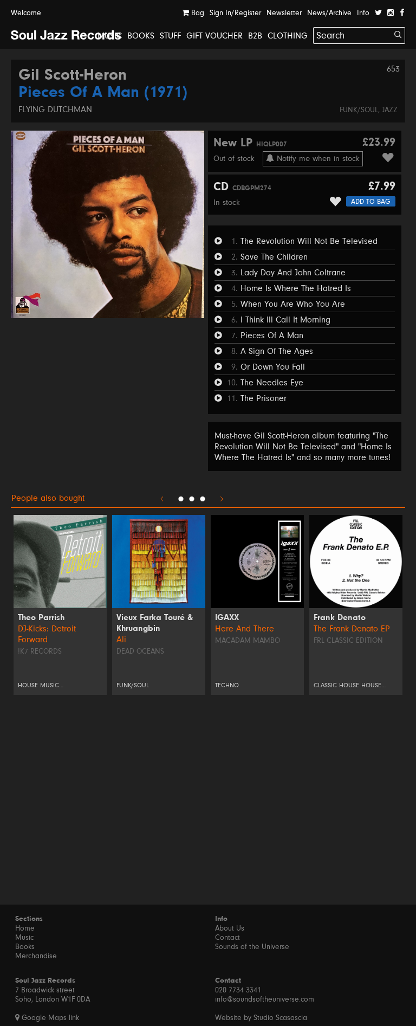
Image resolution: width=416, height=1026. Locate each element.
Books (140, 36)
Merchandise (36, 956)
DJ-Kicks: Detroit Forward (47, 634)
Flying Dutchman (55, 109)
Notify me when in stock (317, 158)
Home (25, 928)
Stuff (170, 36)
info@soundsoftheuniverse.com (264, 999)
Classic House (336, 685)
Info (363, 13)
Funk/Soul (359, 110)
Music (110, 36)
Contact (227, 937)
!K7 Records (40, 651)
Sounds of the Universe (252, 947)
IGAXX (227, 618)
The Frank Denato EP (352, 629)
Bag (196, 13)
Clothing (288, 36)
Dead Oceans (140, 651)
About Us (229, 928)
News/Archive (329, 13)
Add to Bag (371, 201)
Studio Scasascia (280, 1018)
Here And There (244, 629)
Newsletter (284, 13)
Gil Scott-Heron (72, 76)
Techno (227, 685)
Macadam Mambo (247, 640)
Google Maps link (49, 1018)
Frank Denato (340, 618)
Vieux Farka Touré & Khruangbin (154, 623)
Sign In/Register (235, 13)
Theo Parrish (41, 618)
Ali (121, 639)
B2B (255, 36)
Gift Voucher (214, 36)
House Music (38, 685)
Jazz (390, 110)
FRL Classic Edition (348, 640)
